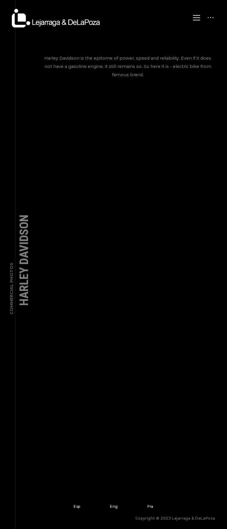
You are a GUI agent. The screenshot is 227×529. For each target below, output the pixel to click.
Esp (77, 506)
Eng (114, 506)
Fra (150, 506)
